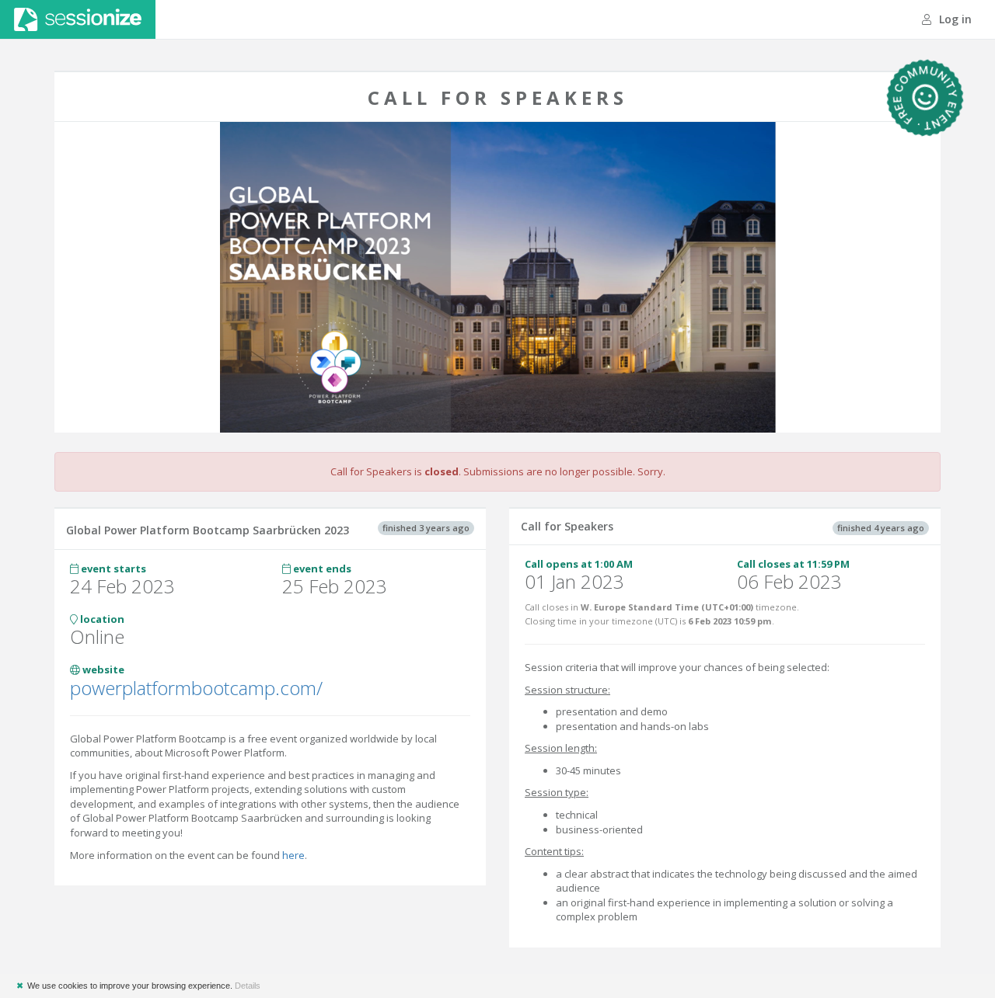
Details (247, 985)
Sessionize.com (77, 19)
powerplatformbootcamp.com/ (196, 688)
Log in (954, 19)
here (293, 855)
